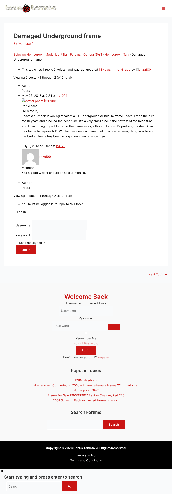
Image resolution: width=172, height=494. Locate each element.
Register (103, 357)
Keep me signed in (32, 243)
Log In (25, 250)
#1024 (62, 96)
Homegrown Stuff (86, 390)
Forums (75, 54)
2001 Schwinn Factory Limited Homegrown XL (86, 400)
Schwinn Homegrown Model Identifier (40, 54)
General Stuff (92, 54)
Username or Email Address (86, 303)
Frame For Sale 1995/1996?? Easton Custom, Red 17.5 (86, 395)
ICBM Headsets (86, 380)
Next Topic (157, 274)
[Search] (69, 486)
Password (86, 318)
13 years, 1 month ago (114, 69)
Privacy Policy (86, 455)
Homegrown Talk (117, 54)
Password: (23, 235)
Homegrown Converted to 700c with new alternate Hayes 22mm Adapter (86, 385)
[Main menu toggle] (163, 8)
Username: (24, 225)
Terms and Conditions (86, 460)
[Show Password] (114, 327)
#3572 (60, 146)
